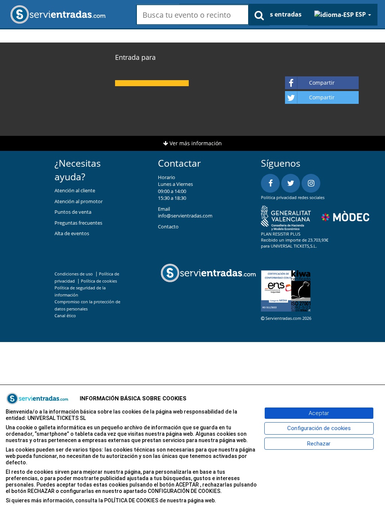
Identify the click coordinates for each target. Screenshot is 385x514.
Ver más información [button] (195, 143)
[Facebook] (270, 183)
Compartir (322, 82)
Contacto (168, 226)
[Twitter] (290, 183)
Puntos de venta (73, 211)
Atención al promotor (79, 201)
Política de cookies (99, 281)
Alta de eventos (72, 233)
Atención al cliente (75, 190)
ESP (360, 14)
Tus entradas (282, 14)
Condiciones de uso (74, 274)
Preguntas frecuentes (78, 222)
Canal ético (65, 315)
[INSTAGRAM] (311, 183)
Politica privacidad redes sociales (292, 197)
